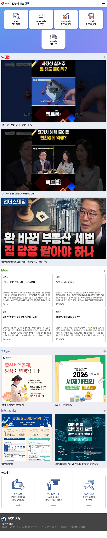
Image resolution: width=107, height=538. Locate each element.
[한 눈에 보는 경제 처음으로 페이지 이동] (53, 3)
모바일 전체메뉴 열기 (103, 3)
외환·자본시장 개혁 (53, 42)
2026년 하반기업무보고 (41, 22)
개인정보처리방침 (7, 523)
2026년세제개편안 (16, 22)
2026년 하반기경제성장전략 (65, 22)
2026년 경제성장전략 (91, 22)
